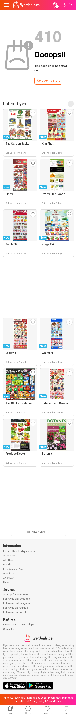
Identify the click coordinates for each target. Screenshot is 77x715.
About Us (8, 573)
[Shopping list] (63, 5)
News (6, 582)
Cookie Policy (53, 701)
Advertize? (9, 555)
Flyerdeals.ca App (13, 569)
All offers (8, 560)
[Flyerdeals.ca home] (26, 5)
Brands (7, 564)
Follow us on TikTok (15, 612)
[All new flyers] (71, 104)
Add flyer (8, 577)
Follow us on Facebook (16, 598)
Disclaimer (54, 697)
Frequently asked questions (19, 551)
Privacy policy (37, 701)
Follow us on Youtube (15, 607)
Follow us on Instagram (16, 603)
